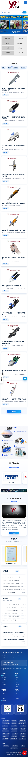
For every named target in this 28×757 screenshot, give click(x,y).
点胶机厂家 (23, 731)
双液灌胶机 (14, 736)
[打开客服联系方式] (25, 378)
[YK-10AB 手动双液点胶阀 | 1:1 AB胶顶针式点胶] (14, 247)
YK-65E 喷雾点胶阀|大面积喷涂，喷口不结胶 (13, 230)
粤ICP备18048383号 (16, 754)
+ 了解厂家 (14, 533)
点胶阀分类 (18, 677)
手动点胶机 (23, 733)
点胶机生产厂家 (14, 728)
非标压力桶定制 (22, 723)
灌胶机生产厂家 (14, 738)
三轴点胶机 (23, 725)
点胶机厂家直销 (6, 733)
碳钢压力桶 (20, 48)
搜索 (24, 12)
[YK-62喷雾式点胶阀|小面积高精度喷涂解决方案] (14, 136)
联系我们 (17, 693)
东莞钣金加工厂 (14, 748)
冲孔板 (23, 745)
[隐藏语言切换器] (2, 374)
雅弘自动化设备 (6, 723)
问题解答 (4, 700)
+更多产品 (14, 411)
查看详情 (5, 94)
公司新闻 (4, 696)
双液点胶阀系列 (20, 43)
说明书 (3, 693)
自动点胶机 (14, 723)
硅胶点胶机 (14, 720)
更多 (17, 571)
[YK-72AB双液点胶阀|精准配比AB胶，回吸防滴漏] (14, 360)
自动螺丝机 (23, 736)
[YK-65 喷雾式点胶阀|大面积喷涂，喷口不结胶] (14, 193)
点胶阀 (7, 43)
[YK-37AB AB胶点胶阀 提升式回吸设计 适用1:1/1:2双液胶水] (14, 332)
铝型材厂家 (15, 745)
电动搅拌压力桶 (6, 720)
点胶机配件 (7, 52)
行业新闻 (4, 698)
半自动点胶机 (5, 731)
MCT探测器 (6, 745)
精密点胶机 (23, 728)
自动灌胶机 (14, 731)
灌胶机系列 (20, 38)
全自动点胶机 (14, 725)
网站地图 (17, 698)
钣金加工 (17, 686)
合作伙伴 (4, 684)
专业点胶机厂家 (22, 738)
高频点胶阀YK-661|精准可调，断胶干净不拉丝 (14, 399)
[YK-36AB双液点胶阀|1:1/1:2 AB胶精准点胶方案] (14, 303)
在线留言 (17, 696)
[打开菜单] (25, 2)
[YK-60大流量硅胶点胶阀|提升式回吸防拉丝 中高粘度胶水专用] (14, 78)
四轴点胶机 (5, 728)
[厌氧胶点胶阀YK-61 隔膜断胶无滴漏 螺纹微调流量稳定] (14, 107)
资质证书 (4, 682)
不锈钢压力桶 (22, 720)
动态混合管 (20, 52)
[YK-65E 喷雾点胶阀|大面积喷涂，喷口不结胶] (14, 220)
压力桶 (7, 48)
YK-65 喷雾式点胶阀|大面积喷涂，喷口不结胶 (13, 203)
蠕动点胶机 (15, 733)
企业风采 (4, 679)
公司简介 (4, 677)
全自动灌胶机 (5, 736)
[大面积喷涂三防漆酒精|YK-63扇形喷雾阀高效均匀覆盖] (14, 164)
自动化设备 (7, 38)
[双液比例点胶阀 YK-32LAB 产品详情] (14, 276)
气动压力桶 (5, 725)
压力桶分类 (18, 679)
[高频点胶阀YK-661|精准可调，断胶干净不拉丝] (14, 389)
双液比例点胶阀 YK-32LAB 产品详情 (11, 286)
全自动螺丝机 (5, 738)
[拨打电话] (24, 753)
